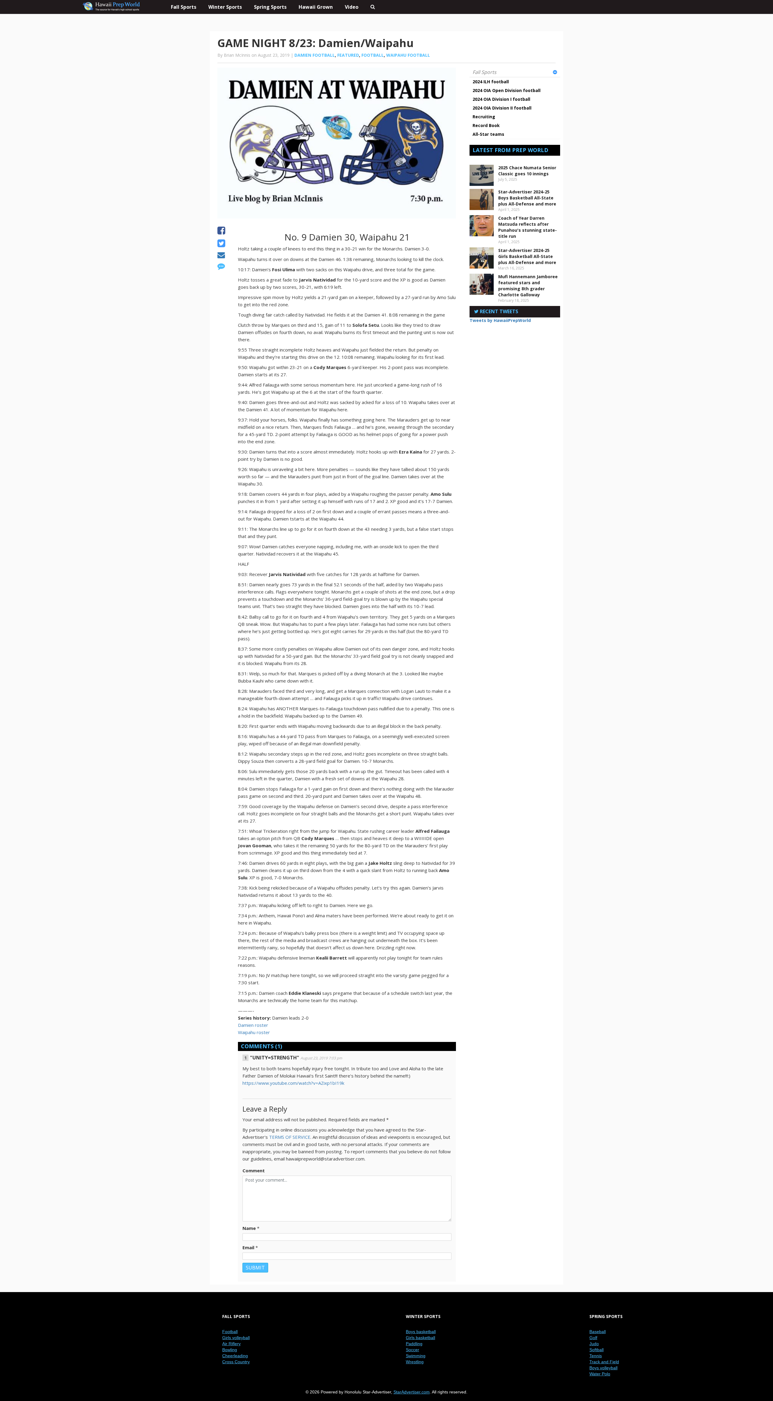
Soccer (412, 1349)
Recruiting (484, 116)
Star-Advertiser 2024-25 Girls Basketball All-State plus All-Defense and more (527, 256)
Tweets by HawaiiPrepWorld (500, 320)
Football (372, 55)
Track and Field (604, 1361)
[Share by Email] (221, 256)
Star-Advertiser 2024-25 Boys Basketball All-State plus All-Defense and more (527, 198)
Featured (348, 55)
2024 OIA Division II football (502, 108)
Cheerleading (235, 1355)
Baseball (597, 1331)
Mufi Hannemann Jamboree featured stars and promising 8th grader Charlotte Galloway (528, 286)
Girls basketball (420, 1337)
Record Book (486, 125)
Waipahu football (408, 55)
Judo (594, 1343)
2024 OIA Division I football (501, 99)
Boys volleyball (603, 1367)
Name (249, 1228)
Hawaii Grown (316, 7)
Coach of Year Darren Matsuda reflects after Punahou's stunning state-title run (527, 227)
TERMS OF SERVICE (289, 1137)
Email (248, 1247)
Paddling (414, 1343)
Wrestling (415, 1361)
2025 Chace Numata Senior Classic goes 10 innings (527, 171)
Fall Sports (484, 72)
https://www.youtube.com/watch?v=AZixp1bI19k (293, 1083)
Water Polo (599, 1373)
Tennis (595, 1355)
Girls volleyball (236, 1337)
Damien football (314, 55)
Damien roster (253, 1025)
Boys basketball (421, 1331)
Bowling (229, 1349)
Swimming (415, 1355)
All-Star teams (488, 134)
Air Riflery (231, 1343)
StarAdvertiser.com (411, 1392)
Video (351, 7)
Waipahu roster (254, 1032)
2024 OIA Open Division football (506, 90)
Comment (253, 1170)
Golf (593, 1337)
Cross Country (236, 1361)
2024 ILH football (491, 81)
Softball (596, 1349)
